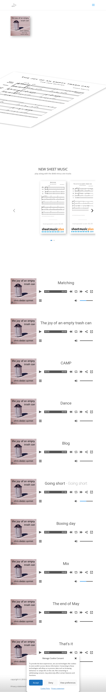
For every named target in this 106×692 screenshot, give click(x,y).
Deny (50, 682)
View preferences (67, 682)
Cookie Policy (45, 688)
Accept (36, 682)
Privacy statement (57, 688)
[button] (75, 658)
